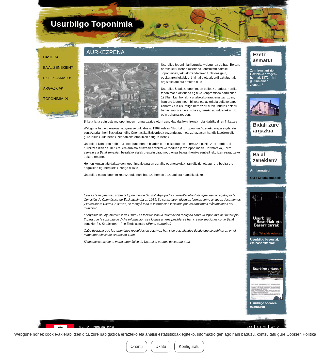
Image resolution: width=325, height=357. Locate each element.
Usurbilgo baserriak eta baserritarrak (264, 241)
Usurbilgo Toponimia (92, 23)
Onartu (137, 346)
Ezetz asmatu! (57, 78)
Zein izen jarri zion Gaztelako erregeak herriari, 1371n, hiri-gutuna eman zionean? (263, 78)
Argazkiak (53, 88)
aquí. (187, 242)
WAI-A (275, 327)
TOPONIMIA (53, 99)
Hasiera (50, 57)
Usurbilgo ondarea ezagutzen (263, 305)
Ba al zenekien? (58, 67)
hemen (159, 175)
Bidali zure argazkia (266, 127)
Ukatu (160, 346)
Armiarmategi (260, 170)
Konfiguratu (189, 346)
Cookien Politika (301, 334)
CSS (250, 327)
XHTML (262, 327)
